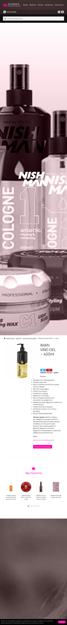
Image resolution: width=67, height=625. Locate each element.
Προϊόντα (32, 5)
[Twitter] (43, 370)
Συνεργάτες (49, 5)
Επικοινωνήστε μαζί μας (42, 447)
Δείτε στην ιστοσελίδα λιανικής (43, 440)
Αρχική (25, 5)
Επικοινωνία (59, 5)
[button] (28, 506)
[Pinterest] (49, 370)
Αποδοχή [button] (61, 622)
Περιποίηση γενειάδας (29, 338)
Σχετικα (40, 5)
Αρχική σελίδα (10, 338)
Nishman (18, 338)
